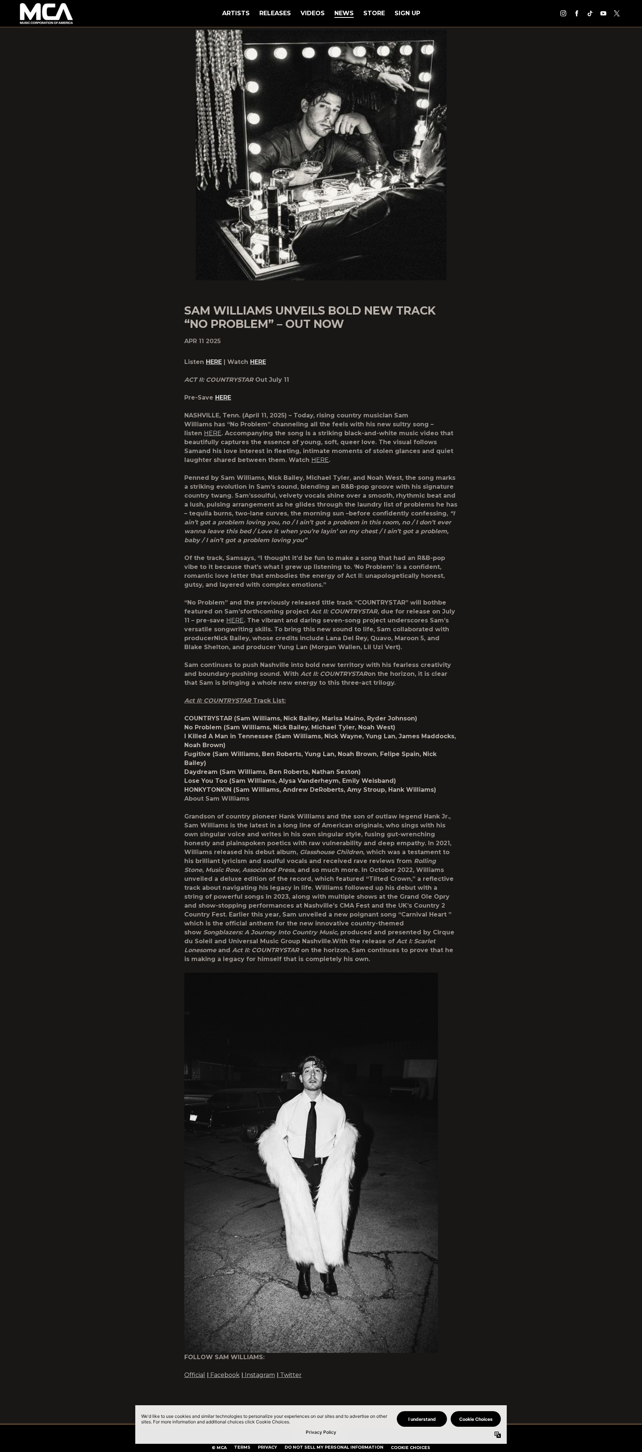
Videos (313, 13)
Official (194, 1374)
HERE (212, 433)
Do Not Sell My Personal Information (334, 1447)
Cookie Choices (410, 1447)
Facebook (225, 1374)
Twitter (291, 1374)
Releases (275, 13)
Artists (236, 13)
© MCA (219, 1447)
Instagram (260, 1374)
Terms (242, 1447)
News (344, 13)
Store (374, 13)
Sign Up (407, 13)
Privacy (267, 1447)
